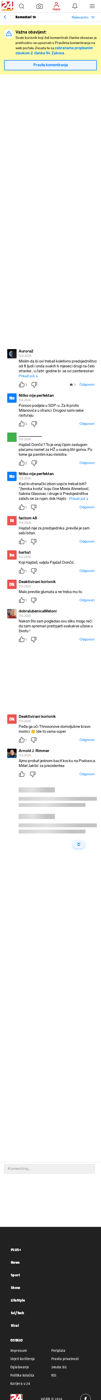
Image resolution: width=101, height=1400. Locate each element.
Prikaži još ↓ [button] (28, 376)
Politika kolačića (22, 1375)
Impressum (18, 1350)
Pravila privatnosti (65, 1359)
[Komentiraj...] (49, 1169)
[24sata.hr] (6, 6)
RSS (53, 1375)
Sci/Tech (17, 1313)
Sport (15, 1275)
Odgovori (87, 384)
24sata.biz (59, 1367)
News (15, 1262)
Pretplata (58, 1350)
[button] (21, 6)
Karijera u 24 (20, 1383)
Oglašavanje (19, 1367)
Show (15, 1287)
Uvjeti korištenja (22, 1359)
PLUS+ (16, 1249)
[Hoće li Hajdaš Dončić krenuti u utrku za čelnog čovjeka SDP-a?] (5, 17)
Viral (15, 1325)
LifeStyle (18, 1300)
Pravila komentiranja (50, 65)
